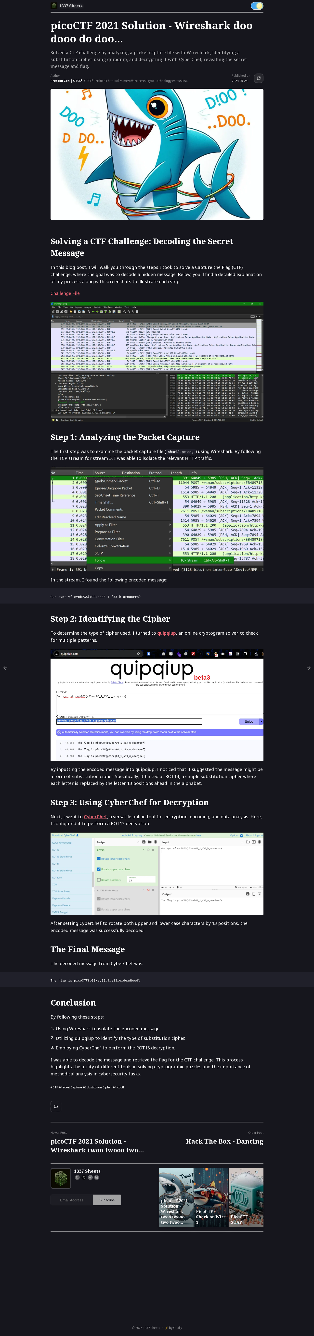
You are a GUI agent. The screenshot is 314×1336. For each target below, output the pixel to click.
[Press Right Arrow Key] (308, 667)
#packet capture (70, 1087)
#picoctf (118, 1087)
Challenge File (65, 293)
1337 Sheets (151, 1328)
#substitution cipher (97, 1087)
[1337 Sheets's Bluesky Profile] (96, 1177)
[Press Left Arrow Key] (5, 667)
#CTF (54, 1087)
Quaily (177, 1328)
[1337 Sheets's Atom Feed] (77, 1177)
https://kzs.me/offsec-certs (127, 81)
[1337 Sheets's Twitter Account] (83, 1177)
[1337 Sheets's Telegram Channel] (90, 1177)
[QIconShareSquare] (258, 78)
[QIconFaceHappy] (56, 1106)
